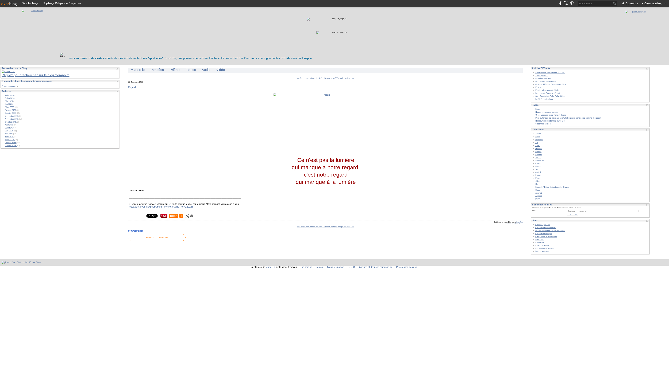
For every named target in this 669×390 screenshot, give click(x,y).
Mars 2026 (10, 107)
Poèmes (538, 154)
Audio (206, 70)
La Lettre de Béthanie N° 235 (547, 93)
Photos (538, 175)
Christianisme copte (543, 233)
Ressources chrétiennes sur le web (550, 121)
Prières (175, 70)
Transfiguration (541, 75)
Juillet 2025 (10, 128)
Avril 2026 (9, 104)
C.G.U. (351, 267)
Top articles (306, 267)
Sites (537, 169)
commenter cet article (513, 224)
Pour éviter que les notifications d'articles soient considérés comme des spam (568, 118)
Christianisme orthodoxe (545, 228)
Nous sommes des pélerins (547, 112)
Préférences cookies (406, 267)
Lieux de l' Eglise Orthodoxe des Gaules (552, 187)
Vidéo (220, 70)
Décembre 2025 (12, 116)
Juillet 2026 (10, 98)
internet (538, 193)
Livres (538, 166)
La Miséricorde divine (544, 99)
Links (537, 109)
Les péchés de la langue (545, 81)
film (536, 184)
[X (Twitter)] (566, 3)
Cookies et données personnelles (376, 267)
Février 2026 (10, 110)
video (537, 181)
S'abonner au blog (543, 124)
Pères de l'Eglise (542, 245)
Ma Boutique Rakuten (544, 248)
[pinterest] (572, 3)
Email (534, 211)
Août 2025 (9, 125)
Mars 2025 (10, 140)
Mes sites (539, 239)
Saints (538, 157)
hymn (537, 199)
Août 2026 (9, 95)
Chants (538, 163)
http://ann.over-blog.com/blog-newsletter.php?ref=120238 (161, 206)
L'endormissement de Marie (547, 90)
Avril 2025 (9, 137)
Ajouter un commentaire (156, 237)
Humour (538, 148)
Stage (537, 190)
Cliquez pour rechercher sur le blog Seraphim (35, 75)
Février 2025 (10, 143)
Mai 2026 (9, 101)
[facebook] (560, 3)
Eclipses (539, 87)
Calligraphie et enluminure (546, 236)
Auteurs (538, 196)
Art (536, 143)
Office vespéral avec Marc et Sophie (550, 115)
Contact (320, 267)
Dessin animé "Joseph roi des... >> (339, 78)
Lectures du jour (542, 251)
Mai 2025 (9, 134)
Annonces (539, 160)
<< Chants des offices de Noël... (310, 78)
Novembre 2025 (12, 119)
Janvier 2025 (11, 146)
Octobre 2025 (11, 122)
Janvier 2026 (11, 113)
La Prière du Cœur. (543, 78)
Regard (132, 87)
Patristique (539, 242)
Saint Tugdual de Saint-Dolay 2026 (549, 96)
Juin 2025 (9, 131)
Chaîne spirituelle (542, 225)
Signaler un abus (336, 267)
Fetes (537, 178)
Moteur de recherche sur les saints (550, 230)
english (538, 172)
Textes (191, 70)
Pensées (157, 70)
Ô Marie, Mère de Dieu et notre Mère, (551, 84)
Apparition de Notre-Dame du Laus (550, 72)
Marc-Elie (138, 70)
